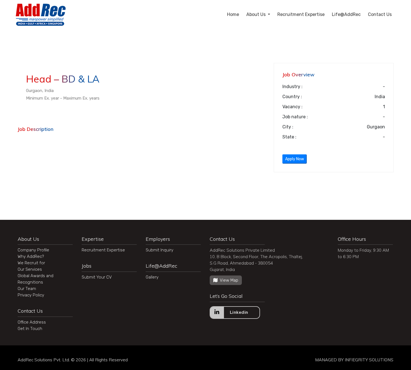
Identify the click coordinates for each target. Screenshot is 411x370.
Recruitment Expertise (301, 14)
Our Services (30, 269)
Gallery (152, 277)
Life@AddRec (346, 14)
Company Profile (33, 250)
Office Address (32, 322)
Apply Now (294, 159)
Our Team (27, 288)
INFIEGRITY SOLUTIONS (369, 359)
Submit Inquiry (159, 250)
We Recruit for (31, 262)
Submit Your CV (97, 277)
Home (233, 14)
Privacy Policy (31, 295)
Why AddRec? (31, 256)
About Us (256, 14)
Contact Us (380, 14)
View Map (229, 280)
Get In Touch (30, 328)
